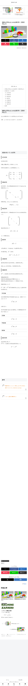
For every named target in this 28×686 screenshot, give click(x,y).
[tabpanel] (7, 12)
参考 (6, 105)
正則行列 (9, 100)
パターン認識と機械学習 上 (10, 396)
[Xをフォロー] (7, 579)
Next (27, 12)
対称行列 (9, 102)
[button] (22, 44)
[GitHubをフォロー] (20, 579)
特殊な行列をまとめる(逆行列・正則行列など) (14, 89)
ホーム (7, 679)
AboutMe (20, 679)
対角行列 (9, 94)
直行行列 (9, 104)
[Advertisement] (14, 67)
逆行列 (8, 98)
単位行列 (9, 96)
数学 (3, 563)
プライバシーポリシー (14, 681)
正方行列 (9, 92)
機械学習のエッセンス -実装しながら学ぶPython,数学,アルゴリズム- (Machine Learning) (15, 386)
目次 (12, 86)
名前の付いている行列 (9, 90)
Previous (1, 12)
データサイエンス (5, 560)
